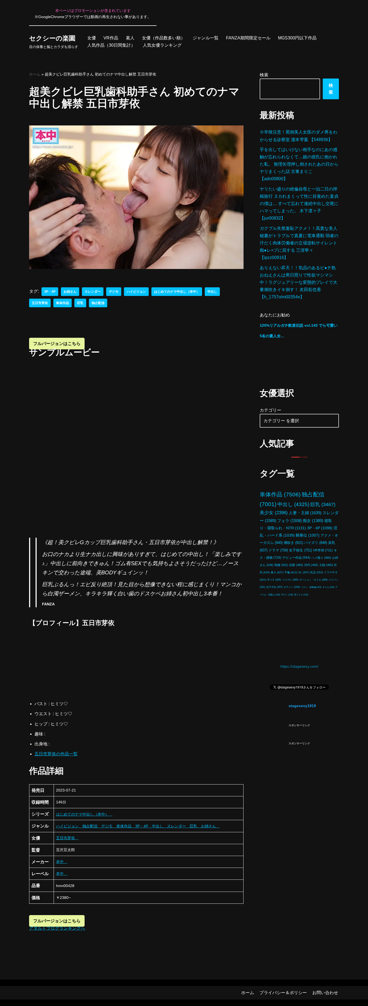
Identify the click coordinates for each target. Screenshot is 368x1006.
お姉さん (70, 292)
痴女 (313, 521)
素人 (130, 38)
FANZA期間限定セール (248, 38)
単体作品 (62, 303)
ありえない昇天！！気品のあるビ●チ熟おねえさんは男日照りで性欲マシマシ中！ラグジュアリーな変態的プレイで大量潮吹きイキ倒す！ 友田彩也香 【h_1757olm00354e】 (298, 282)
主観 (326, 565)
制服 (281, 565)
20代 (311, 565)
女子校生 (300, 550)
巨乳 (80, 303)
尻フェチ (301, 595)
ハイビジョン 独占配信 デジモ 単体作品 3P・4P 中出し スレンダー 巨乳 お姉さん (138, 826)
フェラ (289, 520)
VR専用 (323, 550)
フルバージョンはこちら (57, 343)
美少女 (274, 512)
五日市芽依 (40, 303)
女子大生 (274, 587)
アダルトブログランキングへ (57, 928)
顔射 (296, 565)
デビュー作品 (296, 557)
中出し (212, 292)
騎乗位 (308, 535)
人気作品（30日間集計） (111, 45)
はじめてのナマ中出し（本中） (176, 292)
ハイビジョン (136, 292)
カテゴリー (270, 410)
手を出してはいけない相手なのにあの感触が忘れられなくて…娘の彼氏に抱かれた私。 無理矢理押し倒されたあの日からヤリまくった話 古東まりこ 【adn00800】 (299, 164)
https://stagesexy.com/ (299, 666)
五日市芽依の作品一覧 (56, 754)
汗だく (287, 595)
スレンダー (93, 292)
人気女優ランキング (162, 45)
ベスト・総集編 (311, 587)
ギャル (328, 587)
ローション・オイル (313, 579)
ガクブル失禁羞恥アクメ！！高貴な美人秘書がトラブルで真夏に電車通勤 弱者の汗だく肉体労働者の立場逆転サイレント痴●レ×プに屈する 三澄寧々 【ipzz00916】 (299, 243)
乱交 (316, 572)
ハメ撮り (321, 557)
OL (303, 572)
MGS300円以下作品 (297, 38)
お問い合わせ (325, 992)
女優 (91, 38)
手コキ (274, 579)
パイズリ (315, 543)
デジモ (114, 292)
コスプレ (290, 579)
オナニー (292, 587)
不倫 (290, 572)
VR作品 (110, 38)
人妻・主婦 (305, 512)
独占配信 (98, 303)
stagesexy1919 (302, 706)
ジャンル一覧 (205, 38)
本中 (61, 862)
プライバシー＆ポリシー (283, 992)
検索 (264, 75)
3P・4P (49, 292)
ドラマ (278, 550)
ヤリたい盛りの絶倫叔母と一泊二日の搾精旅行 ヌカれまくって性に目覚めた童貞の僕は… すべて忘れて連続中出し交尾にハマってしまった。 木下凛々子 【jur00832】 (299, 204)
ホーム (34, 74)
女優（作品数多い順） (163, 38)
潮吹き (293, 543)
